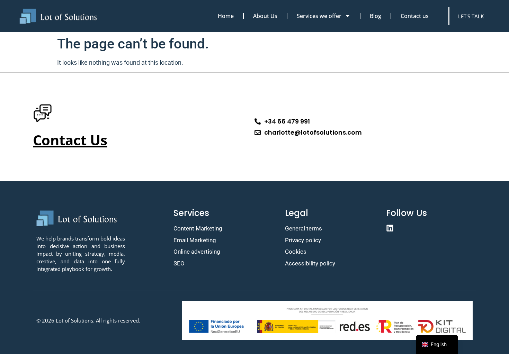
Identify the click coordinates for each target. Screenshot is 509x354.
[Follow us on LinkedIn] (429, 228)
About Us (265, 16)
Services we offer (319, 16)
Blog (375, 16)
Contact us (415, 16)
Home (226, 16)
